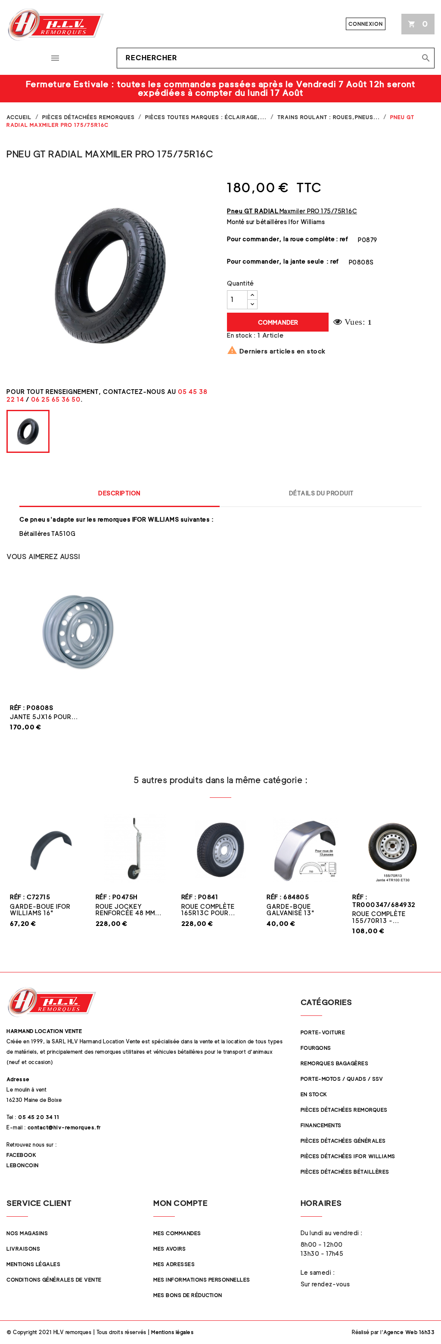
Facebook (21, 1155)
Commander (278, 322)
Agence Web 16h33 (409, 1332)
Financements (321, 1125)
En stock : (241, 335)
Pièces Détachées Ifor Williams (348, 1156)
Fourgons (316, 1048)
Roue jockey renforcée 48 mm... (128, 910)
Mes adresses (174, 1264)
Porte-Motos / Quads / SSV (342, 1079)
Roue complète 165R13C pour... (208, 910)
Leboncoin (22, 1165)
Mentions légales (33, 1264)
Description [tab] (119, 493)
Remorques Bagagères (335, 1063)
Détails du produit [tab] (321, 493)
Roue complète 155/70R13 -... (379, 917)
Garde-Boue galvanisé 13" (291, 910)
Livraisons (23, 1249)
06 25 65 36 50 (56, 399)
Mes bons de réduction (187, 1295)
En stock (314, 1094)
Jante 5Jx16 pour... (44, 716)
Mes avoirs (169, 1249)
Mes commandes (177, 1233)
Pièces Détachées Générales (343, 1141)
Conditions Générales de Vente (54, 1279)
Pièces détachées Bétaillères (345, 1172)
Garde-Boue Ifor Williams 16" (40, 910)
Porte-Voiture (323, 1032)
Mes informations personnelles (201, 1279)
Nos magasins (27, 1233)
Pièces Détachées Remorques (344, 1110)
